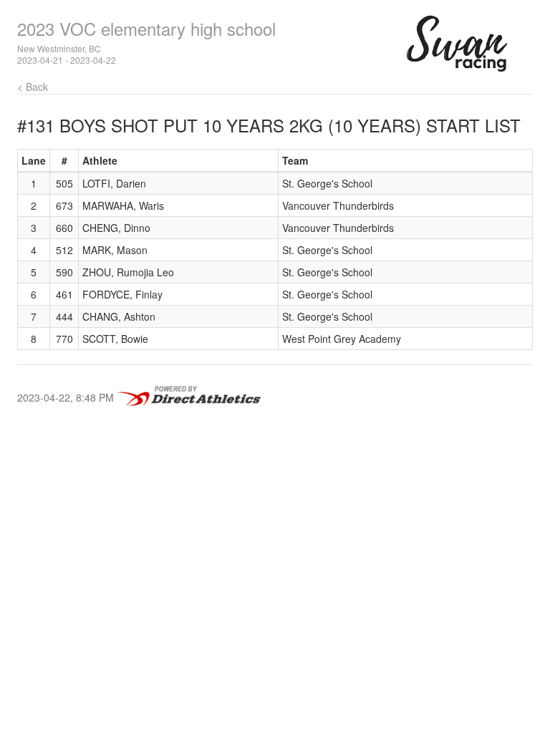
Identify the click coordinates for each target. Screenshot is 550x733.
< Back (32, 86)
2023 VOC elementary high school (146, 28)
